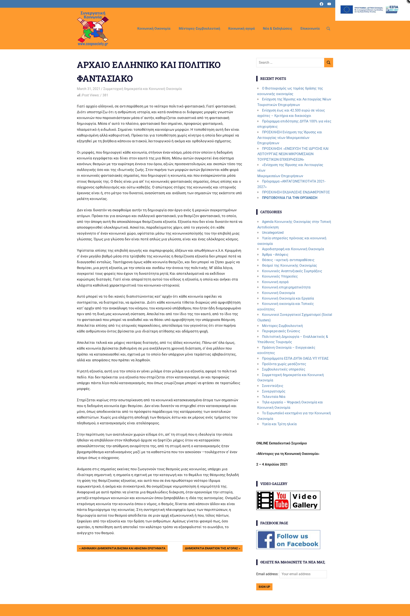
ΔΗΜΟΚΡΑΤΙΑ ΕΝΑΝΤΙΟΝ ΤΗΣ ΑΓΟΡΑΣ (211, 549)
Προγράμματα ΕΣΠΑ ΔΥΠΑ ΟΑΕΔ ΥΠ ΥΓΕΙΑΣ (295, 358)
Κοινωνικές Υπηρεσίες (280, 276)
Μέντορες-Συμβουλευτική (199, 28)
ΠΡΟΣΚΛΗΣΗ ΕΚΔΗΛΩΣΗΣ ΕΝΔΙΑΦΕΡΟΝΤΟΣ (296, 192)
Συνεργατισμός (274, 391)
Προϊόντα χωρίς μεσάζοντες (284, 364)
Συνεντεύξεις (272, 386)
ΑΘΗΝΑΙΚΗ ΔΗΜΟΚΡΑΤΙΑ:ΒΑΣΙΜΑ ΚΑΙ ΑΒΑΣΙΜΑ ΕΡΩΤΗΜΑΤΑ (123, 549)
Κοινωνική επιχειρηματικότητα (286, 287)
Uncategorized (273, 233)
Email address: (267, 574)
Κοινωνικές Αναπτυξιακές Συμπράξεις (292, 271)
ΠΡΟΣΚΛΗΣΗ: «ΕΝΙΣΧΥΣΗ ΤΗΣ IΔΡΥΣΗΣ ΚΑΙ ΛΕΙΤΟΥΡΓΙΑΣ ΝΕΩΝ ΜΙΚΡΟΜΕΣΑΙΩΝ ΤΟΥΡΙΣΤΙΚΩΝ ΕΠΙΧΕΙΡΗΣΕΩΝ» (292, 154)
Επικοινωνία (310, 28)
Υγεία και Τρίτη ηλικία (279, 424)
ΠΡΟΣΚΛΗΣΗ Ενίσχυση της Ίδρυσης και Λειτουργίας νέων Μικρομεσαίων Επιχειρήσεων (289, 137)
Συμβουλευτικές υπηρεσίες (283, 369)
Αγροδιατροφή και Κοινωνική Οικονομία (293, 249)
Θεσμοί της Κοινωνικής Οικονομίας (289, 265)
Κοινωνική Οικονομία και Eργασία (288, 298)
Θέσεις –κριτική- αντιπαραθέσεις (288, 260)
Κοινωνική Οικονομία (153, 28)
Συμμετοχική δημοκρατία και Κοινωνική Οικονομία (142, 89)
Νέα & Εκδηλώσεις (277, 28)
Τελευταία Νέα (273, 397)
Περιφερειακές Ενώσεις (281, 331)
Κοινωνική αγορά (241, 28)
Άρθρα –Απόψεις (275, 255)
